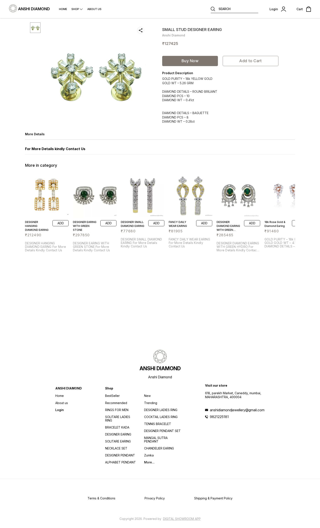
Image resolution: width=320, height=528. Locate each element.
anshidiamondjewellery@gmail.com (237, 410)
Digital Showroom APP (182, 519)
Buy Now (190, 60)
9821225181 (219, 417)
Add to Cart (250, 60)
